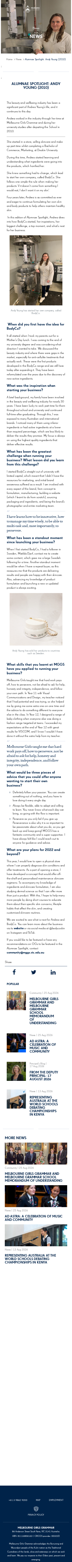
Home (9, 59)
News (19, 59)
